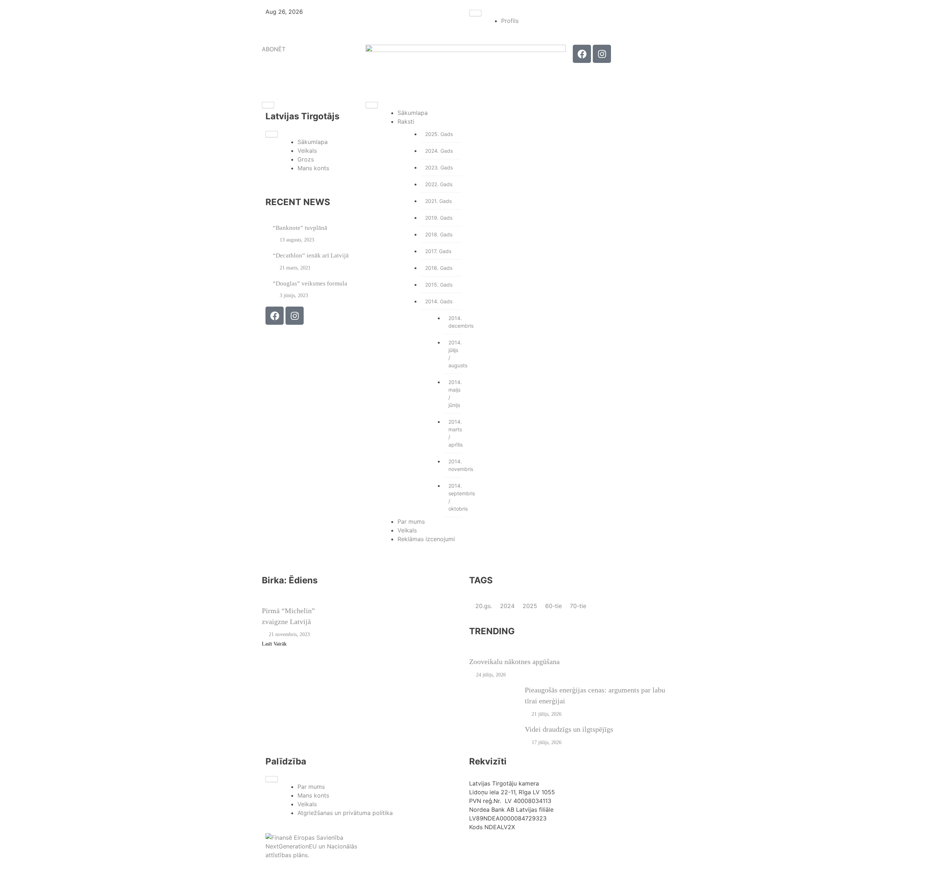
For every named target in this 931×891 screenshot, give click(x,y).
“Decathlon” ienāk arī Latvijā (311, 255)
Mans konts (313, 168)
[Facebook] (582, 54)
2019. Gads (438, 218)
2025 (531, 606)
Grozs (305, 159)
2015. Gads (438, 284)
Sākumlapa (312, 141)
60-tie (554, 606)
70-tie (578, 606)
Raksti (405, 121)
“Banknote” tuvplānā (300, 227)
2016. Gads (438, 268)
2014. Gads (438, 301)
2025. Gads (439, 134)
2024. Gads (439, 151)
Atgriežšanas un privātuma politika (345, 812)
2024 (508, 606)
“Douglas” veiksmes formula (310, 283)
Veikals (307, 150)
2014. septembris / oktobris (455, 497)
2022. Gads (438, 184)
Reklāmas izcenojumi (426, 539)
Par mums (411, 521)
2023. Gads (439, 167)
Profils (510, 20)
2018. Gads (438, 234)
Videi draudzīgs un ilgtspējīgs (569, 729)
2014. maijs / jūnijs (455, 393)
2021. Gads (438, 201)
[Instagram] (602, 54)
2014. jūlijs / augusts (455, 353)
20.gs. (484, 606)
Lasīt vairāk (275, 644)
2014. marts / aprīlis (455, 433)
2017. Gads (438, 251)
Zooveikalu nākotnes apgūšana (514, 662)
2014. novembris (455, 465)
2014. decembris (455, 322)
